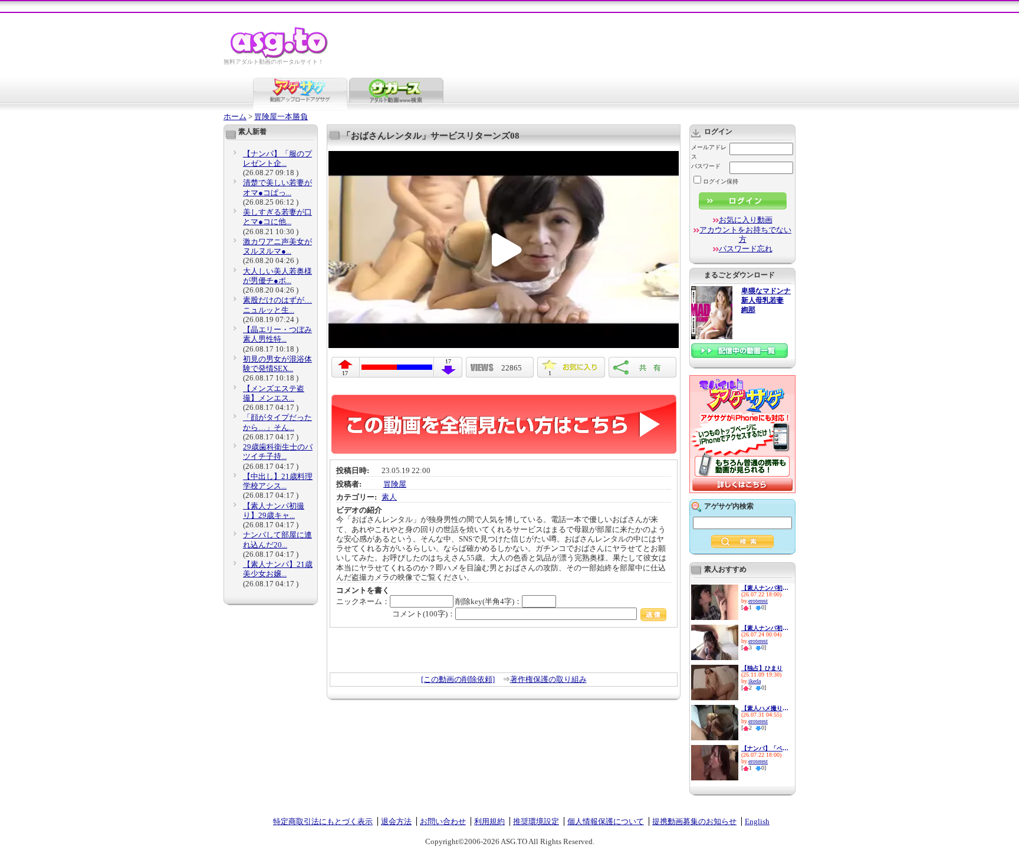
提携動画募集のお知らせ (694, 821)
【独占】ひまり (762, 668)
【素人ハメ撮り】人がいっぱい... (764, 708)
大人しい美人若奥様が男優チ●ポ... (277, 276)
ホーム (234, 116)
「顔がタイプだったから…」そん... (277, 422)
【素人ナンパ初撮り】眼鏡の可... (764, 628)
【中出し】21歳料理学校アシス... (278, 481)
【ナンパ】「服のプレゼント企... (277, 158)
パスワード (706, 166)
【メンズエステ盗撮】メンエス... (273, 393)
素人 (389, 497)
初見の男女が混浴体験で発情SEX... (277, 364)
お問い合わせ (443, 821)
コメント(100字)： (423, 613)
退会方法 (396, 821)
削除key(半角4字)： (488, 601)
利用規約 (489, 821)
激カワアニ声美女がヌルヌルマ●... (277, 246)
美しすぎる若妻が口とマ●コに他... (277, 217)
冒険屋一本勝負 (281, 116)
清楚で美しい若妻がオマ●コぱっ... (277, 187)
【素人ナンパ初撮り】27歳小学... (764, 588)
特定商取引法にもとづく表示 (323, 821)
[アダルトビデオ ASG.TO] (279, 56)
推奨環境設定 (536, 821)
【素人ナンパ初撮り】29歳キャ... (273, 510)
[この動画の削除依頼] (458, 679)
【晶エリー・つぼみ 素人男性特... (277, 334)
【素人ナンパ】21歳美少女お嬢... (278, 569)
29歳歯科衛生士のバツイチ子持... (278, 451)
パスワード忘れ (746, 248)
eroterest (758, 601)
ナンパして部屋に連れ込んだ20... (277, 539)
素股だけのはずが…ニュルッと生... (277, 305)
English (757, 821)
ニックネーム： (363, 601)
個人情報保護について (605, 821)
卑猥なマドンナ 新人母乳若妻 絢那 (766, 300)
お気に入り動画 (746, 219)
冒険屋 (394, 484)
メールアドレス (709, 152)
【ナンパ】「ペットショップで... (764, 748)
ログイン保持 (720, 181)
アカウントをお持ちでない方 (745, 234)
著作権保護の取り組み (548, 679)
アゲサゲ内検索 (729, 506)
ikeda (754, 681)
